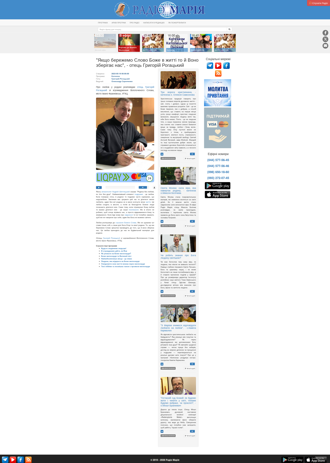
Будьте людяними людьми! (113, 248)
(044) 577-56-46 (218, 166)
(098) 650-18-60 (218, 172)
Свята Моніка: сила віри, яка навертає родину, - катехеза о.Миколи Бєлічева (178, 190)
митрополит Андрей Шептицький (116, 191)
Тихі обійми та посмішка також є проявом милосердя (125, 266)
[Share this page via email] (325, 46)
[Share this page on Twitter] (325, 39)
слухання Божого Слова (126, 222)
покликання (134, 209)
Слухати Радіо (320, 3)
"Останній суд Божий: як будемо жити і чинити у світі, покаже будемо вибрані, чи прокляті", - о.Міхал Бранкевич (178, 401)
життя (148, 202)
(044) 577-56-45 (218, 160)
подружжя (139, 194)
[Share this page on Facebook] (325, 33)
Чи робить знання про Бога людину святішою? (178, 256)
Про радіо (134, 22)
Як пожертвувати (177, 22)
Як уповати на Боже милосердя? (116, 253)
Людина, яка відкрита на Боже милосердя (120, 261)
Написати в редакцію (153, 22)
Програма (103, 22)
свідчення (129, 214)
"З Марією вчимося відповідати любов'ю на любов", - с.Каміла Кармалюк (178, 327)
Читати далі (190, 158)
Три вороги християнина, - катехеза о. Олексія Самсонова (178, 93)
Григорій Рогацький (111, 238)
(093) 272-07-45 (218, 178)
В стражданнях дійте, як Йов (114, 251)
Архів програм (119, 22)
